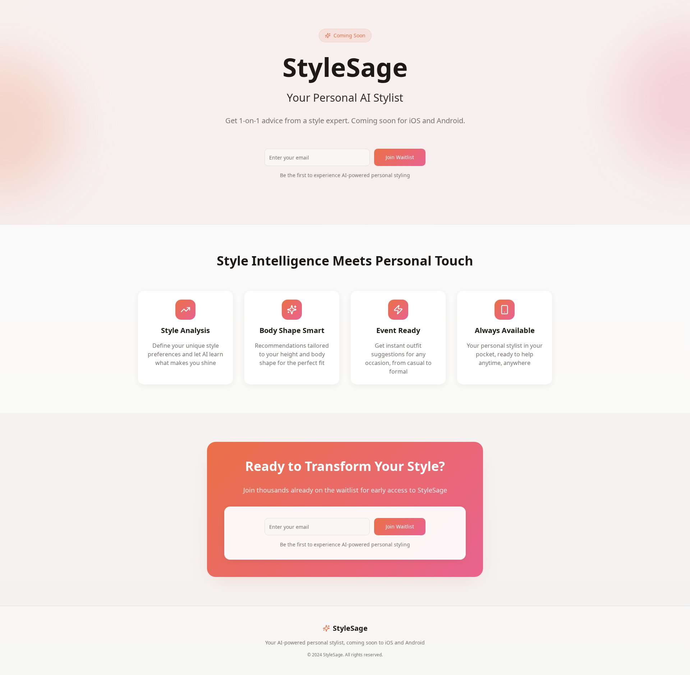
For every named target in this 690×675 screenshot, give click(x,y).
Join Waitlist (400, 157)
